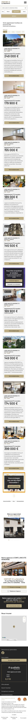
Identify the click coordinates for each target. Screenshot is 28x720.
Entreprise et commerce (7, 691)
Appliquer (14, 16)
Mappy (15, 639)
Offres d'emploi (5, 684)
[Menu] (25, 2)
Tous (3, 11)
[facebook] (2, 652)
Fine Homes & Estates (7, 694)
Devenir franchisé (5, 687)
